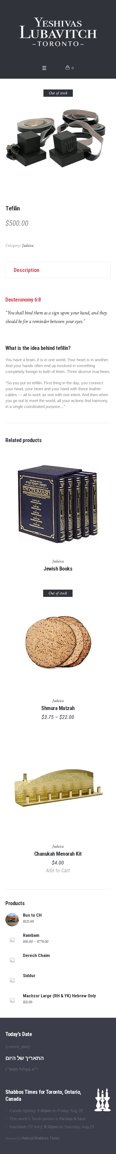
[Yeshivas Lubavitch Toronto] (58, 31)
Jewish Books (57, 568)
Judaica (27, 245)
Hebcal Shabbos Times (41, 1138)
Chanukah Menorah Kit (58, 854)
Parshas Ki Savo (72, 1118)
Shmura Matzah (58, 708)
